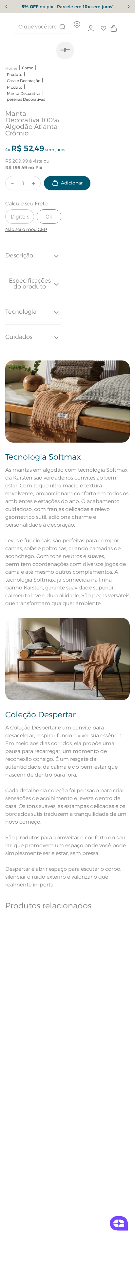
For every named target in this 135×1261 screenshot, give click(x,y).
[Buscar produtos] (62, 27)
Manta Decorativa (24, 93)
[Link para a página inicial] (11, 68)
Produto (14, 74)
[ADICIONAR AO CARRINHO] (67, 183)
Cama (27, 67)
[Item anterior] (6, 6)
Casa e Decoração (23, 80)
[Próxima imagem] (63, 50)
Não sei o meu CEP (26, 229)
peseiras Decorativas (26, 99)
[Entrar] (91, 28)
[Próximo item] (128, 6)
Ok (49, 216)
